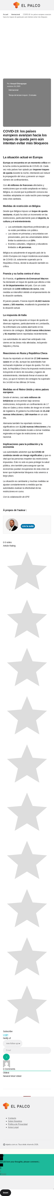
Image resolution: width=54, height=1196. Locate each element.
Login (5, 1035)
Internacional (15, 14)
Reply (3, 1174)
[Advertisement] (27, 48)
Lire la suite (28, 526)
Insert (5, 1193)
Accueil (5, 14)
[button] (4, 5)
